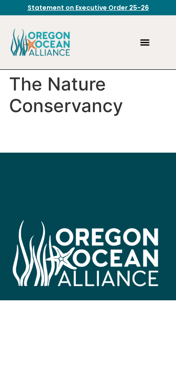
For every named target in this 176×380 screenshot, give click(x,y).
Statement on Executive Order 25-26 (88, 7)
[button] (144, 42)
